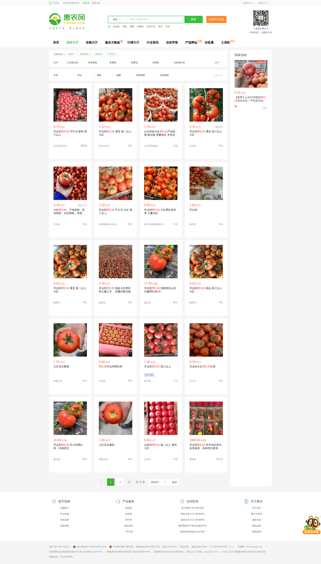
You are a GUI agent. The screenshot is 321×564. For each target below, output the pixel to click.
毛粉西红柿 (179, 62)
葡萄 (132, 26)
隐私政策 (256, 525)
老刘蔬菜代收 (60, 146)
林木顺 (147, 381)
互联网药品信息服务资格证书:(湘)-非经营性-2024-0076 (75, 551)
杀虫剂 (116, 26)
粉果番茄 (92, 62)
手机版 (56, 3)
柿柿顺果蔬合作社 (108, 224)
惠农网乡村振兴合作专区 (192, 531)
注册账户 (64, 508)
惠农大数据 (112, 42)
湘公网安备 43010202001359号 (91, 546)
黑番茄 (134, 62)
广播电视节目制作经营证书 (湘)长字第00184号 (128, 551)
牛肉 (167, 26)
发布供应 (128, 525)
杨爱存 (57, 302)
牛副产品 (150, 26)
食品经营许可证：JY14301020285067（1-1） (213, 546)
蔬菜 (71, 54)
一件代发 (128, 531)
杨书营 (192, 224)
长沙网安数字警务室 (123, 546)
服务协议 (256, 520)
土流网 (225, 42)
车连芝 (102, 381)
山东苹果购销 (151, 146)
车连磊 (192, 146)
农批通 (209, 42)
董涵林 (192, 459)
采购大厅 (92, 42)
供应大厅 (72, 42)
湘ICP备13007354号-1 (59, 546)
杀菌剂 (140, 26)
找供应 (128, 508)
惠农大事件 (256, 514)
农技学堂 (172, 42)
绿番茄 (155, 62)
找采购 (128, 514)
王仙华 (147, 459)
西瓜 (160, 26)
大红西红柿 (72, 62)
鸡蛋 (124, 26)
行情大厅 (133, 42)
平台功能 (64, 514)
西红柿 (98, 54)
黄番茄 (113, 62)
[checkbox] (77, 75)
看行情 (128, 520)
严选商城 (191, 42)
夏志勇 (147, 302)
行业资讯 (153, 42)
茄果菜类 (84, 54)
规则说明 (256, 531)
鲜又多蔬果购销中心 (154, 224)
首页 (56, 42)
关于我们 (256, 508)
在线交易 (64, 520)
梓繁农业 (58, 381)
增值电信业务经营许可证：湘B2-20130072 (156, 546)
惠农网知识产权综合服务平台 (192, 525)
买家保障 (64, 525)
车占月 (192, 381)
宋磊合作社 (104, 146)
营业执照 (184, 546)
